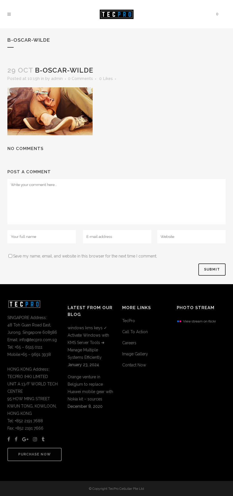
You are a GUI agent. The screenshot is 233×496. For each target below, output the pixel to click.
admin (57, 78)
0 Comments (80, 78)
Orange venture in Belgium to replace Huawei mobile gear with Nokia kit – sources (90, 388)
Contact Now (134, 365)
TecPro (128, 320)
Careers (129, 343)
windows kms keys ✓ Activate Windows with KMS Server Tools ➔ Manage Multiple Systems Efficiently (88, 343)
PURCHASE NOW (34, 454)
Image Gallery (135, 354)
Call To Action (135, 332)
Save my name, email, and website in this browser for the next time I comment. (85, 256)
